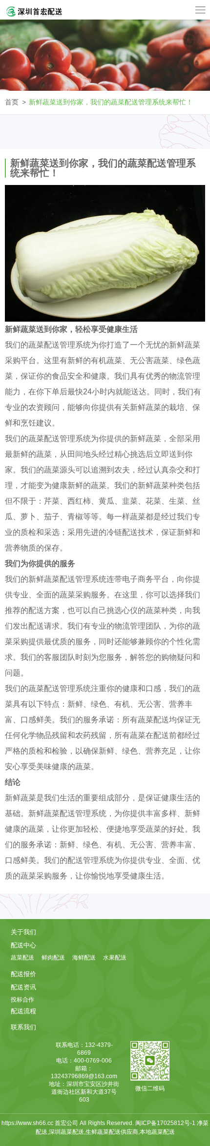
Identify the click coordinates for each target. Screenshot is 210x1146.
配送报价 (23, 974)
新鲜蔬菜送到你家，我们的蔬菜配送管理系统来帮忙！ (111, 102)
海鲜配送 (84, 957)
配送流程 (23, 1011)
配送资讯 (23, 987)
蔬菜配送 (22, 957)
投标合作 (22, 999)
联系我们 (23, 1027)
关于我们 (23, 932)
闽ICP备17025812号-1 (166, 1123)
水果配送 (114, 957)
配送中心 (23, 945)
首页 (12, 102)
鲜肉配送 (53, 957)
